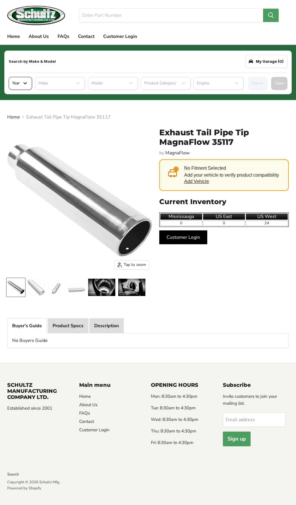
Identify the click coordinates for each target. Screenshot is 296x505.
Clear (279, 83)
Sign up (236, 438)
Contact (86, 36)
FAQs (63, 36)
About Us (39, 36)
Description (106, 326)
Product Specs (68, 326)
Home (13, 36)
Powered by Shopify (24, 488)
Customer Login (120, 36)
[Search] (271, 15)
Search (257, 83)
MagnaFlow (177, 153)
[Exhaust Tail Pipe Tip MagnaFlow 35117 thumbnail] (16, 287)
